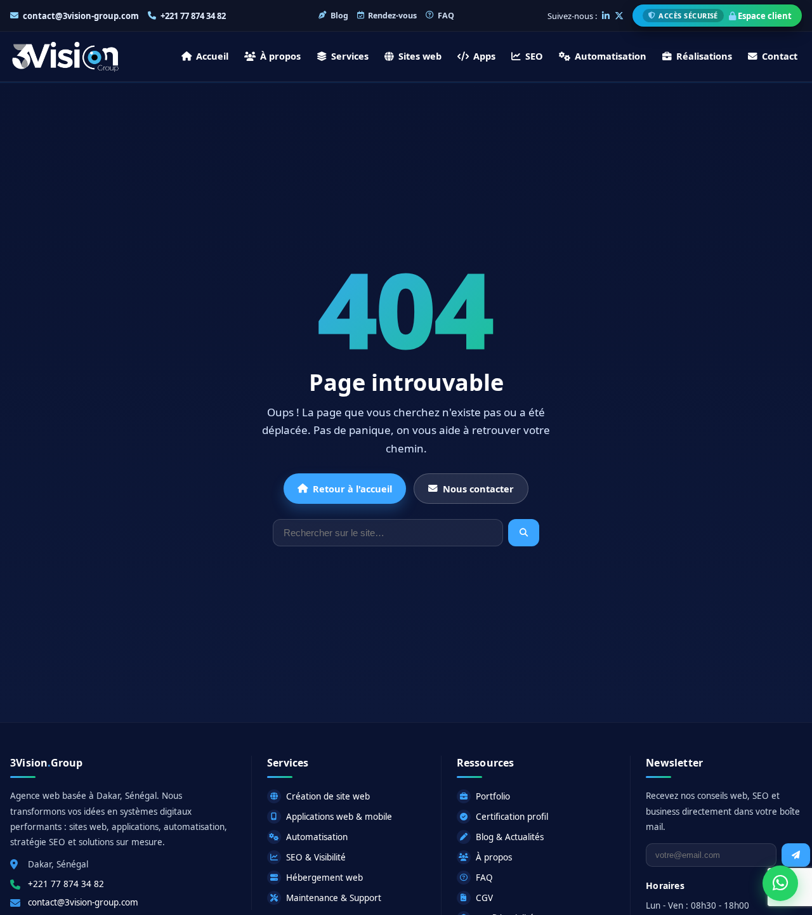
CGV (484, 898)
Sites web (420, 55)
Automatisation (610, 55)
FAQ (446, 15)
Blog (339, 15)
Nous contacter (478, 488)
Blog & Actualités (510, 837)
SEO (534, 55)
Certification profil (512, 816)
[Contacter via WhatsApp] (780, 882)
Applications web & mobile (339, 816)
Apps (484, 55)
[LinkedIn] (606, 15)
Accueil (212, 55)
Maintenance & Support (333, 898)
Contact (779, 55)
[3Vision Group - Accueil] (65, 56)
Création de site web (328, 796)
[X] (619, 15)
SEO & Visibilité (316, 857)
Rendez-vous (392, 15)
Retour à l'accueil (352, 488)
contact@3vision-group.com (81, 16)
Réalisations (704, 55)
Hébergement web (324, 877)
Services (350, 55)
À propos (280, 55)
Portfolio (493, 796)
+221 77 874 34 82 (193, 16)
